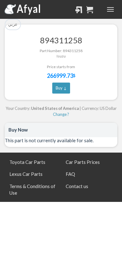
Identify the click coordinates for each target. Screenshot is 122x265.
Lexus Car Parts (26, 174)
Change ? (61, 114)
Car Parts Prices (83, 162)
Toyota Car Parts (27, 162)
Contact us (77, 186)
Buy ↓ (61, 87)
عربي (13, 24)
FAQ (70, 174)
